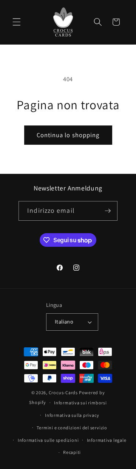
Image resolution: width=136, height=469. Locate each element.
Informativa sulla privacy (72, 415)
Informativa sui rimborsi (80, 403)
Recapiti (72, 452)
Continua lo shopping (68, 135)
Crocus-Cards (63, 392)
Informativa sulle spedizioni (48, 440)
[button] (17, 22)
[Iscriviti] (108, 211)
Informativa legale (107, 440)
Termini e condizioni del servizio (72, 427)
